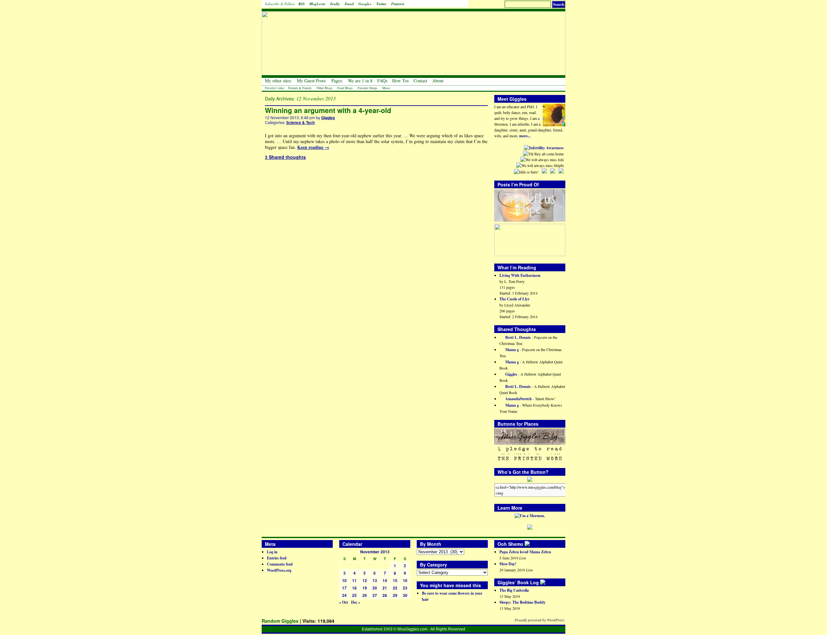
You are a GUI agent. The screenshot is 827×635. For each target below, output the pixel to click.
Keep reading (313, 147)
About (438, 81)
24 (344, 595)
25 (354, 595)
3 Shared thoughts (285, 157)
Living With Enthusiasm (519, 275)
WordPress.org (279, 570)
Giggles (328, 117)
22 (395, 588)
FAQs (382, 81)
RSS (301, 3)
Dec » (355, 602)
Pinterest (397, 3)
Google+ (365, 3)
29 (395, 595)
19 (364, 588)
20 (374, 588)
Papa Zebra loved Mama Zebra (525, 552)
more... (524, 136)
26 (364, 595)
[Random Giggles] (413, 39)
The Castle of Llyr (514, 299)
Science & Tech (300, 122)
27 (374, 595)
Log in (272, 552)
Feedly (335, 3)
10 (344, 580)
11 (354, 580)
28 (384, 595)
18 (354, 588)
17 (344, 588)
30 (405, 595)
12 (364, 580)
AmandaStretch (518, 398)
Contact (420, 81)
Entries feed (277, 558)
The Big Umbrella (514, 590)
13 (374, 580)
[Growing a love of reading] (547, 582)
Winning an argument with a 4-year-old (328, 110)
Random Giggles (280, 621)
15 (395, 580)
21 (384, 588)
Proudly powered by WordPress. (540, 620)
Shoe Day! (507, 564)
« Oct (343, 602)
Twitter (381, 3)
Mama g (511, 349)
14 (384, 580)
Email (349, 3)
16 (405, 580)
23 (405, 588)
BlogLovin (317, 3)
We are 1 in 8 (360, 81)
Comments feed (280, 564)
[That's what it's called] (532, 544)
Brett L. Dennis (517, 337)
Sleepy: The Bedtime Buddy (522, 602)
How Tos (400, 81)
